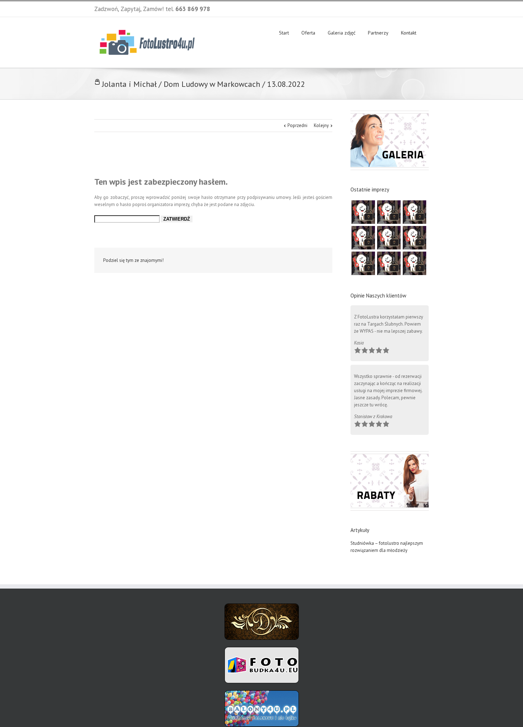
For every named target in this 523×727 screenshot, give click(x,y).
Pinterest (302, 261)
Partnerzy (378, 33)
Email (318, 260)
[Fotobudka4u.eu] (261, 650)
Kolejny (321, 125)
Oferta (308, 33)
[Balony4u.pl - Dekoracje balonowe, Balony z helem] (261, 694)
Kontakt (408, 33)
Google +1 (285, 261)
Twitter (220, 260)
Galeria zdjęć (341, 33)
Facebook (427, 8)
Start (284, 33)
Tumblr (268, 260)
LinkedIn (235, 260)
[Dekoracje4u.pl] (261, 607)
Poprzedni (297, 125)
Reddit (251, 260)
